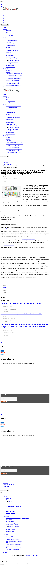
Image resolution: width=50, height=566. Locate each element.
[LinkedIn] (1, 6)
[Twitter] (1, 3)
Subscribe (5, 401)
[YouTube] (1, 4)
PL (3, 20)
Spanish (5, 287)
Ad (1, 342)
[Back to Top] (2, 1)
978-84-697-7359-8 (9, 245)
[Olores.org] (11, 10)
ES (3, 15)
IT (3, 17)
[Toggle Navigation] (1, 492)
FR (3, 22)
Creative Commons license (28, 239)
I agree (2, 564)
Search (2, 561)
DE (3, 18)
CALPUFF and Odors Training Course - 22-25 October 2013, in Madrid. (21, 303)
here (7, 229)
